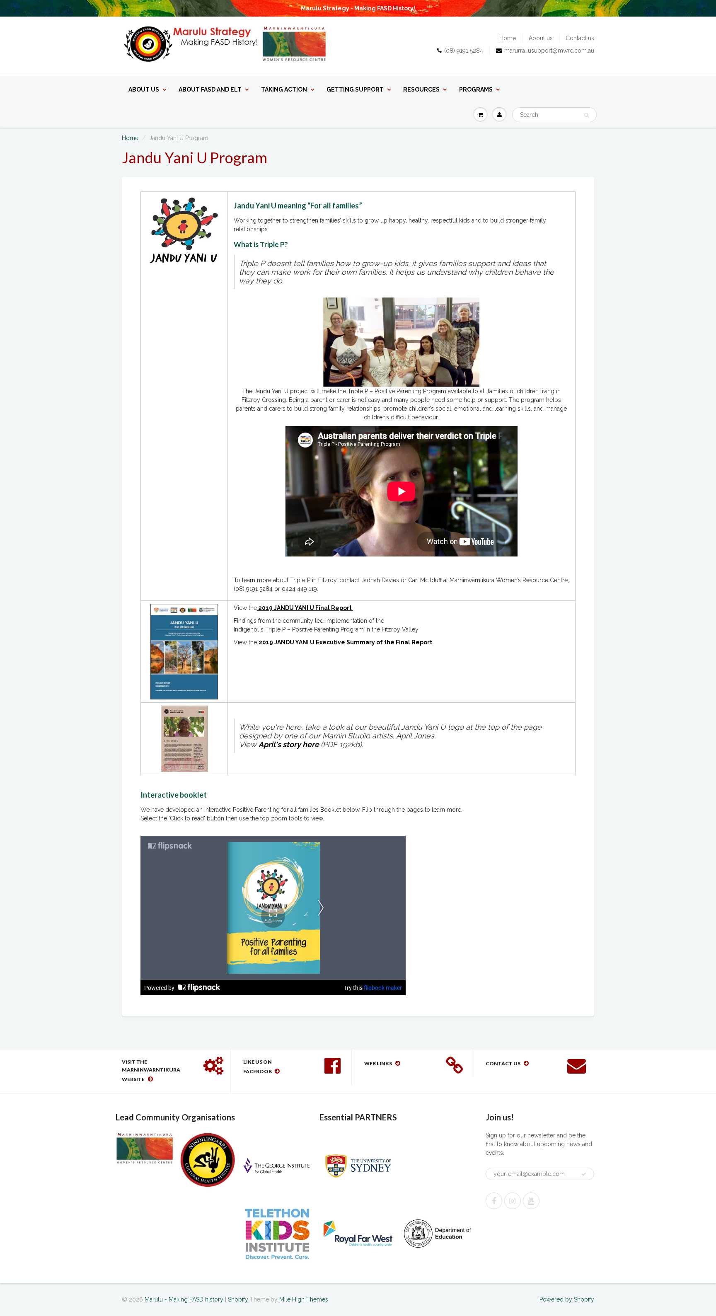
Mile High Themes (303, 1299)
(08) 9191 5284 (463, 50)
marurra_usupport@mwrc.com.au (549, 50)
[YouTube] (531, 1201)
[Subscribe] (584, 1174)
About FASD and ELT (210, 89)
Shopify (238, 1299)
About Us (143, 89)
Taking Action (284, 89)
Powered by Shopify (566, 1299)
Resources (421, 89)
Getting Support (355, 89)
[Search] (586, 115)
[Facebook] (494, 1201)
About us (541, 38)
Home (507, 38)
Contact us (580, 38)
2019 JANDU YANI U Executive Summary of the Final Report (345, 642)
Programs (476, 89)
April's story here (290, 744)
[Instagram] (512, 1201)
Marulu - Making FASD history (184, 1299)
